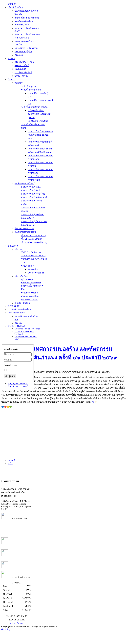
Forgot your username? (18, 386)
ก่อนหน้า (12, 460)
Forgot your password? (18, 383)
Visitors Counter (17, 623)
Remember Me (10, 365)
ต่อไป (10, 463)
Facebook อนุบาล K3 (19, 567)
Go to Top (5, 629)
